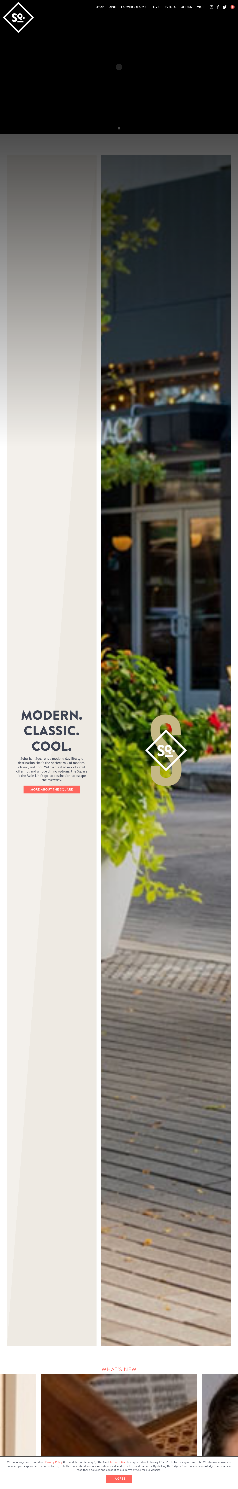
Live (156, 7)
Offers (186, 7)
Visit (200, 7)
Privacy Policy (54, 1462)
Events (170, 7)
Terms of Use (118, 1462)
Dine (112, 7)
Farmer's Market (134, 7)
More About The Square (51, 789)
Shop (100, 7)
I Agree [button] (119, 1478)
